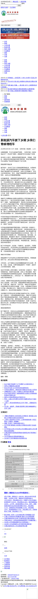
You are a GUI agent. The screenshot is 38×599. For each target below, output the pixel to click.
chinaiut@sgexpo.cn (13, 574)
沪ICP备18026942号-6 (10, 586)
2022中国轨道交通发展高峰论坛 (14, 436)
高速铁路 (7, 101)
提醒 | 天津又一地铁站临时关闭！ (14, 423)
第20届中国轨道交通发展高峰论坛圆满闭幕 (21, 89)
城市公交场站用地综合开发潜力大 (14, 397)
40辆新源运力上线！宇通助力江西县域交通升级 (19, 391)
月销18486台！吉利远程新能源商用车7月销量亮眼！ (20, 520)
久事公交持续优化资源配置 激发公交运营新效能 (19, 516)
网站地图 (7, 568)
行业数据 (7, 51)
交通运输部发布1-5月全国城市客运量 (15, 526)
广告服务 (7, 562)
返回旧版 (23, 1)
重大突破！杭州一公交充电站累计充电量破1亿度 (19, 514)
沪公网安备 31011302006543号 (27, 586)
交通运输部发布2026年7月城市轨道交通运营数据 (19, 518)
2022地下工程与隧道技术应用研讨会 (15, 438)
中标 (5, 54)
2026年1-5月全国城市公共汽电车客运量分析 (18, 524)
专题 (5, 56)
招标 (5, 53)
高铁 (5, 96)
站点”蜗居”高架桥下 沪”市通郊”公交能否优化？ (19, 384)
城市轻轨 (7, 99)
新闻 (5, 43)
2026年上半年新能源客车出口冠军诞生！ (17, 522)
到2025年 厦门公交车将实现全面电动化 (16, 388)
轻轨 (5, 98)
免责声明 (7, 566)
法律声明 (7, 564)
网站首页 (15, 1)
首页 (5, 41)
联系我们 (7, 560)
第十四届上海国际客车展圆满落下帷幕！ (20, 91)
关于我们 (7, 559)
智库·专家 (7, 49)
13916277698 (15, 578)
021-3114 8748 (12, 576)
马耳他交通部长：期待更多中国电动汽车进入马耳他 (20, 389)
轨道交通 (7, 47)
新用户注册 (4, 7)
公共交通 (7, 45)
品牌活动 (7, 71)
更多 (9, 442)
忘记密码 (13, 7)
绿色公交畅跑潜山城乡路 (12, 386)
